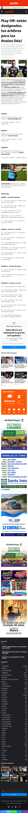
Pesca (4, 737)
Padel (4, 730)
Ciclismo (4, 684)
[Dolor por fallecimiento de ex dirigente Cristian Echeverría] (23, 779)
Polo (3, 739)
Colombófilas (6, 686)
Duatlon (4, 690)
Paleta (4, 733)
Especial (4, 693)
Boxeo (4, 681)
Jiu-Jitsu (4, 708)
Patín (3, 735)
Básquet (4, 677)
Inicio (4, 16)
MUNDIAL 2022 (7, 726)
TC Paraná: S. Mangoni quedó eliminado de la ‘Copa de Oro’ (7, 366)
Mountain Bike (6, 724)
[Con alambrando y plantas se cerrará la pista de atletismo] (21, 375)
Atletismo (5, 673)
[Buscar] (26, 12)
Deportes (5, 688)
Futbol (4, 695)
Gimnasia (5, 701)
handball (4, 704)
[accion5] (9, 11)
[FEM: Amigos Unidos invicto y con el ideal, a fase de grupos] (14, 768)
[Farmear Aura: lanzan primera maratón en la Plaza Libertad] (14, 779)
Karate (4, 710)
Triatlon (4, 750)
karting (4, 713)
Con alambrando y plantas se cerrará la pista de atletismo (20, 381)
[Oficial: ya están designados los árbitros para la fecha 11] (7, 375)
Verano (4, 755)
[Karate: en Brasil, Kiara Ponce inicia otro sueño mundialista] (21, 360)
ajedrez (4, 668)
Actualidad (10, 16)
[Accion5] (14, 3)
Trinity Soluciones (18, 803)
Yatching (4, 759)
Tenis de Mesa (6, 746)
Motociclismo (6, 719)
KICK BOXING (6, 715)
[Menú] (2, 12)
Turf (3, 753)
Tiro (3, 748)
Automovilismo (6, 675)
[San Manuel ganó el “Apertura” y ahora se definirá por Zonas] (5, 768)
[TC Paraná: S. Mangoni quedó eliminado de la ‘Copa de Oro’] (7, 360)
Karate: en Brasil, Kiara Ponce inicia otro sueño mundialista (21, 366)
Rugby (4, 742)
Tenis (3, 744)
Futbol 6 (4, 697)
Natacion (5, 728)
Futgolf (4, 699)
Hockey (4, 706)
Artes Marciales (7, 670)
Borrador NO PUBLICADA (10, 679)
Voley (3, 757)
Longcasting (6, 717)
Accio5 (24, 801)
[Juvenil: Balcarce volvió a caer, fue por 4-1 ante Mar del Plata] (5, 779)
